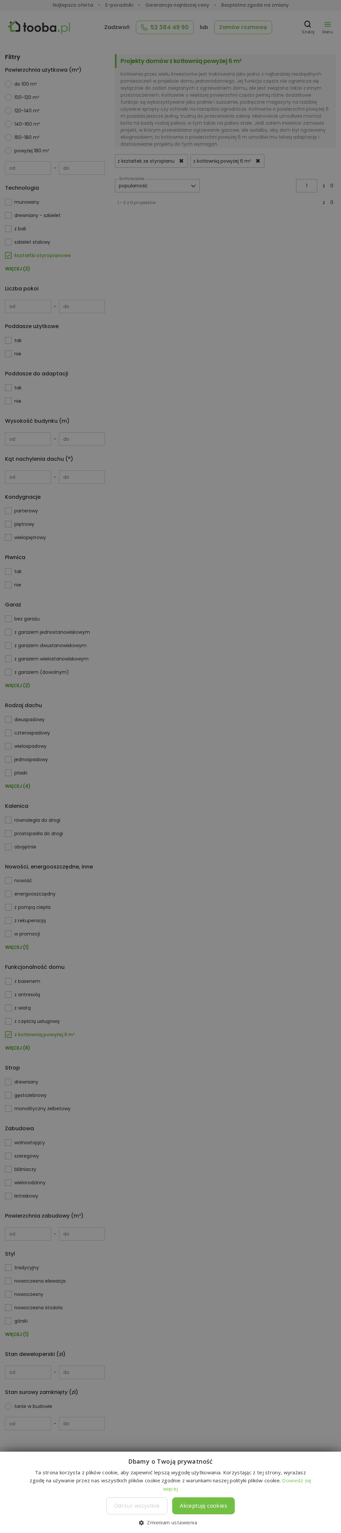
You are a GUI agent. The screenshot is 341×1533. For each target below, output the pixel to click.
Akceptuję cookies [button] (203, 1505)
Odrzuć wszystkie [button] (137, 1505)
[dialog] (170, 766)
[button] (170, 1522)
